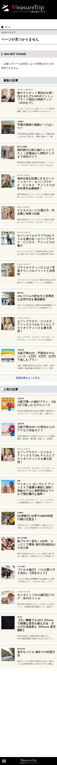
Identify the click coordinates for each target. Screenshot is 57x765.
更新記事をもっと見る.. (28, 378)
